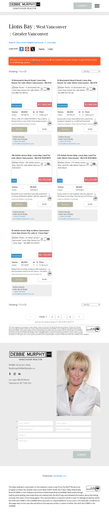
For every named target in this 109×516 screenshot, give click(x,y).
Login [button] (50, 49)
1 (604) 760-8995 (19, 141)
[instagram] (15, 374)
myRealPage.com (59, 476)
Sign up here (36, 62)
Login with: (13, 49)
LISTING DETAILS (19, 129)
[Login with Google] (27, 50)
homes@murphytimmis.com (23, 144)
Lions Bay (51, 42)
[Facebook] (10, 374)
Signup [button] (41, 49)
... (64, 316)
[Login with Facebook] (21, 50)
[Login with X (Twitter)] (33, 50)
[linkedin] (20, 374)
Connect (82, 5)
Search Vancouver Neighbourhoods (26, 42)
